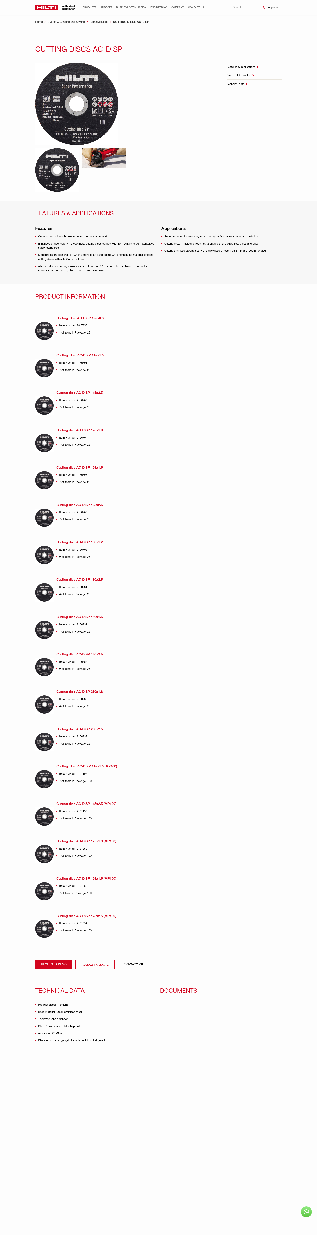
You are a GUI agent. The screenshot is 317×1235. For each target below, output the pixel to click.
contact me (133, 964)
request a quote (95, 964)
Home (39, 21)
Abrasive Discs (99, 21)
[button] (89, 7)
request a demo (54, 964)
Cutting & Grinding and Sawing (66, 21)
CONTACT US (196, 7)
